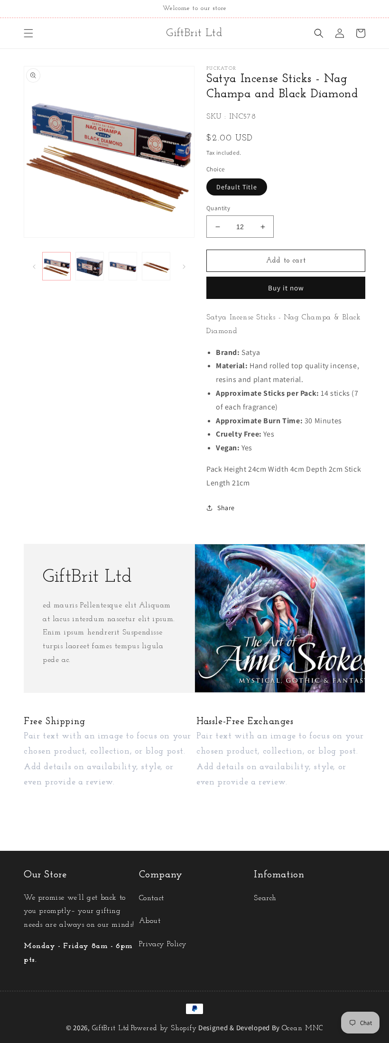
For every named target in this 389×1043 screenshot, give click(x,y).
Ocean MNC (302, 1028)
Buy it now (286, 287)
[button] (28, 33)
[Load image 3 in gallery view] (123, 266)
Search (265, 898)
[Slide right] (184, 266)
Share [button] (226, 507)
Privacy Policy (163, 944)
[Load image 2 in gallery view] (89, 266)
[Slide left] (34, 266)
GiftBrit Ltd (111, 1028)
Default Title (236, 187)
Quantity (218, 208)
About (150, 921)
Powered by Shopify (164, 1028)
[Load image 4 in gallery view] (156, 266)
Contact (151, 898)
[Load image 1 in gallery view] (56, 266)
